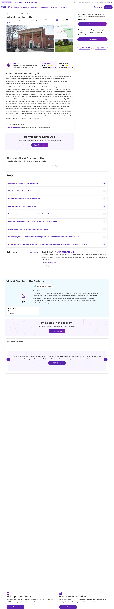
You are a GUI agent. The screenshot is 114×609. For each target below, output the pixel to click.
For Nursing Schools (30, 2)
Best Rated (15, 63)
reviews (53, 68)
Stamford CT (65, 252)
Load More (45, 266)
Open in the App (39, 145)
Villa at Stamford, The (49, 263)
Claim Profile (92, 39)
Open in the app (57, 331)
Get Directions (34, 252)
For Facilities (18, 2)
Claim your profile (13, 128)
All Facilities (57, 363)
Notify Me (92, 24)
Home (8, 14)
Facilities (14, 14)
